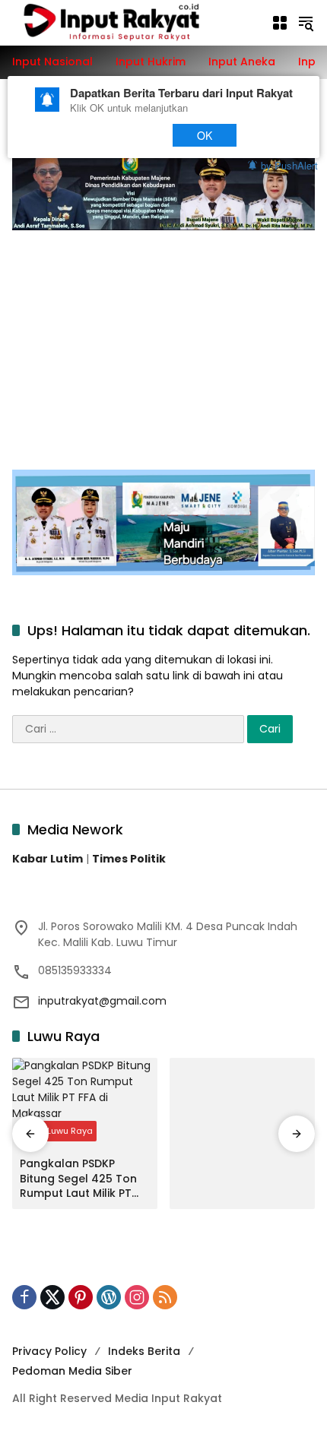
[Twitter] (52, 1297)
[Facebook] (24, 1297)
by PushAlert (289, 164)
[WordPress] (109, 1297)
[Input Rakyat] (134, 22)
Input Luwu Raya (58, 1131)
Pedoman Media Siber (72, 1370)
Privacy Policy (49, 1351)
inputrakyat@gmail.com (102, 1000)
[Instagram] (137, 1297)
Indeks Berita (144, 1351)
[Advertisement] (163, 342)
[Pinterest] (80, 1297)
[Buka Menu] (280, 23)
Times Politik (129, 858)
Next (130, 135)
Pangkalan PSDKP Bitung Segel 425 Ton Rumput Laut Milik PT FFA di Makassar (78, 1179)
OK (205, 135)
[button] (306, 23)
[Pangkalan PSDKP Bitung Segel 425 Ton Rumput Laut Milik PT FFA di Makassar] (84, 1103)
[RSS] (165, 1297)
